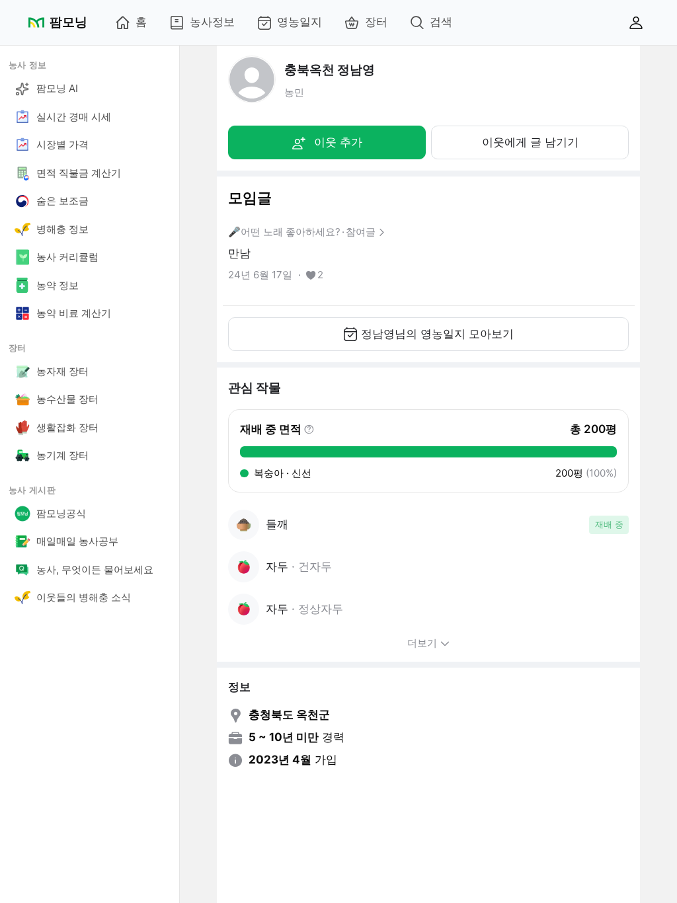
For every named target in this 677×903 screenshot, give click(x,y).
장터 (376, 21)
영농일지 (299, 21)
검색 (441, 21)
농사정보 (212, 21)
